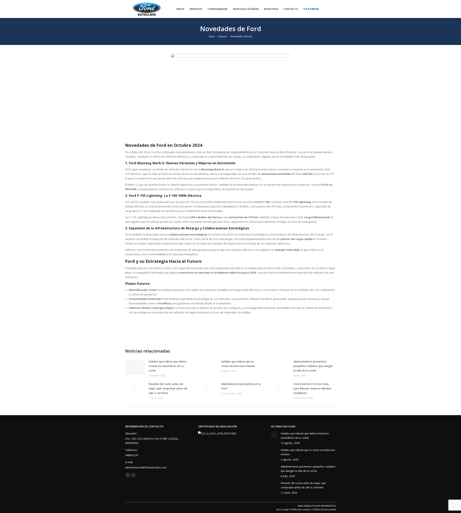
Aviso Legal (282, 509)
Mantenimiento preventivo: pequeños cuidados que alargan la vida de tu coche (313, 366)
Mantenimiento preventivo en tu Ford (241, 386)
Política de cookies (300, 509)
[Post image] (135, 367)
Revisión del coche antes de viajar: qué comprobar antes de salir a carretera (168, 388)
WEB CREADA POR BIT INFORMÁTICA (317, 505)
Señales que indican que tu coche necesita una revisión (238, 364)
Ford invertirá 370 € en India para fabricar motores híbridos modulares (312, 388)
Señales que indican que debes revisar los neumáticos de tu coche (168, 366)
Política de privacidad (324, 509)
